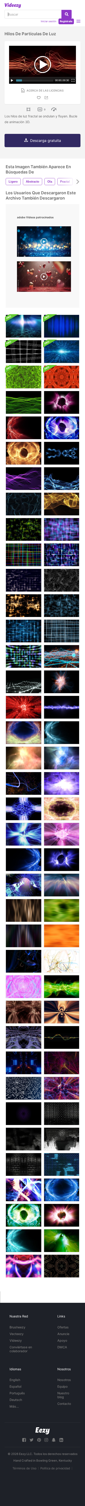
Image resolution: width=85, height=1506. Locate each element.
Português (17, 1393)
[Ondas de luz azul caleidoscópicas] (61, 453)
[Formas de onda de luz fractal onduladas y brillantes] (61, 783)
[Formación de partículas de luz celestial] (61, 681)
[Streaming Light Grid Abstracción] (23, 580)
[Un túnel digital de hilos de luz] (23, 885)
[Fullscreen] (73, 80)
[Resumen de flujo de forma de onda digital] (23, 402)
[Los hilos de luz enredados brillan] (61, 1088)
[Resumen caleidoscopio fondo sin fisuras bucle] (61, 377)
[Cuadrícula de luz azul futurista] (61, 529)
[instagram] (46, 1440)
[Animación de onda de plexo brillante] (23, 681)
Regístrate (66, 21)
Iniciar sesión (48, 21)
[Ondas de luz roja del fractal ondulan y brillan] (23, 427)
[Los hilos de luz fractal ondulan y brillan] (61, 707)
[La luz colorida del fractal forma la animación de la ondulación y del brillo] (61, 758)
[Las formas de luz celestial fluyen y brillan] (61, 885)
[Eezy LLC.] (42, 1430)
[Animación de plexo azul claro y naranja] (61, 656)
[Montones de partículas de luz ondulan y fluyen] (23, 478)
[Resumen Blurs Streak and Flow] (23, 910)
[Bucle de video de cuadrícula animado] (23, 605)
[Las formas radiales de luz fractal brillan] (61, 1215)
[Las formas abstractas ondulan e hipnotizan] (23, 1037)
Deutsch (16, 1400)
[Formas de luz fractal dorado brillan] (23, 758)
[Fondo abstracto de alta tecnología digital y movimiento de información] (61, 351)
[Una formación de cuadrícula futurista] (23, 656)
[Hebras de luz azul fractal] (23, 504)
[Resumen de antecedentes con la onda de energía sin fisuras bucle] (23, 377)
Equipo (62, 1386)
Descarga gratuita (45, 140)
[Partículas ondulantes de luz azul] (61, 478)
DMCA (62, 1347)
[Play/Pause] (12, 80)
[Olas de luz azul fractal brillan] (61, 732)
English (15, 1380)
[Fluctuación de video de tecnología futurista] (61, 1113)
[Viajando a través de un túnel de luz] (61, 1240)
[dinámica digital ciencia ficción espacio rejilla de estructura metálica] (61, 1062)
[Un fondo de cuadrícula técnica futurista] (23, 631)
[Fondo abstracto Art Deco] (61, 1266)
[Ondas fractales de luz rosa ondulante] (61, 402)
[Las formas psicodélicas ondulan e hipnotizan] (23, 1012)
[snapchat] (54, 1440)
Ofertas (63, 1327)
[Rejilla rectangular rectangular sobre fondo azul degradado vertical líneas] (23, 326)
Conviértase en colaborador (21, 1349)
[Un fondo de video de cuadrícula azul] (61, 605)
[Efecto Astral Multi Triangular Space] (23, 986)
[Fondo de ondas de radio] (23, 1113)
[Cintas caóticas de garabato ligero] (23, 783)
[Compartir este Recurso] (47, 97)
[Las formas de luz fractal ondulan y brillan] (23, 1215)
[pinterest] (39, 1440)
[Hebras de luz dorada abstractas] (61, 504)
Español (15, 1386)
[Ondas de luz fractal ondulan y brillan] (61, 427)
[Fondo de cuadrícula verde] (23, 529)
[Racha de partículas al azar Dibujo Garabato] (23, 961)
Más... (14, 1406)
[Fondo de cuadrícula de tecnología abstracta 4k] (23, 351)
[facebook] (24, 1440)
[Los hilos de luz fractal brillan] (61, 986)
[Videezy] (13, 5)
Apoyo (62, 1340)
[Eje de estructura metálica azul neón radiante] (23, 707)
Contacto (64, 1404)
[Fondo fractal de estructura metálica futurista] (61, 580)
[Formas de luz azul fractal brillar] (61, 1189)
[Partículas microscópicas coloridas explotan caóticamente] (23, 1189)
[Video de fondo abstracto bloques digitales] (23, 1088)
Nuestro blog (63, 1395)
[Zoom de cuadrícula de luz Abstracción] (61, 554)
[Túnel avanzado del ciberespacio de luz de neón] (23, 1062)
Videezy (16, 1340)
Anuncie (63, 1334)
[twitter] (31, 1440)
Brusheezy (17, 1327)
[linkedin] (61, 1440)
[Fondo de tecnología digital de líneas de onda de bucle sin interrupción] (61, 1037)
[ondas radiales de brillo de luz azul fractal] (61, 859)
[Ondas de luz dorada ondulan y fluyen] (23, 453)
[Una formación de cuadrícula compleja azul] (61, 631)
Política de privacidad (55, 1468)
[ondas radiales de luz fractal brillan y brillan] (23, 732)
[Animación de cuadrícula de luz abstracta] (23, 554)
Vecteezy (17, 1334)
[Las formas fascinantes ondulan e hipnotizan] (61, 1012)
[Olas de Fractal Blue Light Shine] (23, 859)
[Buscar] (66, 14)
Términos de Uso (24, 1468)
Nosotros (64, 1380)
